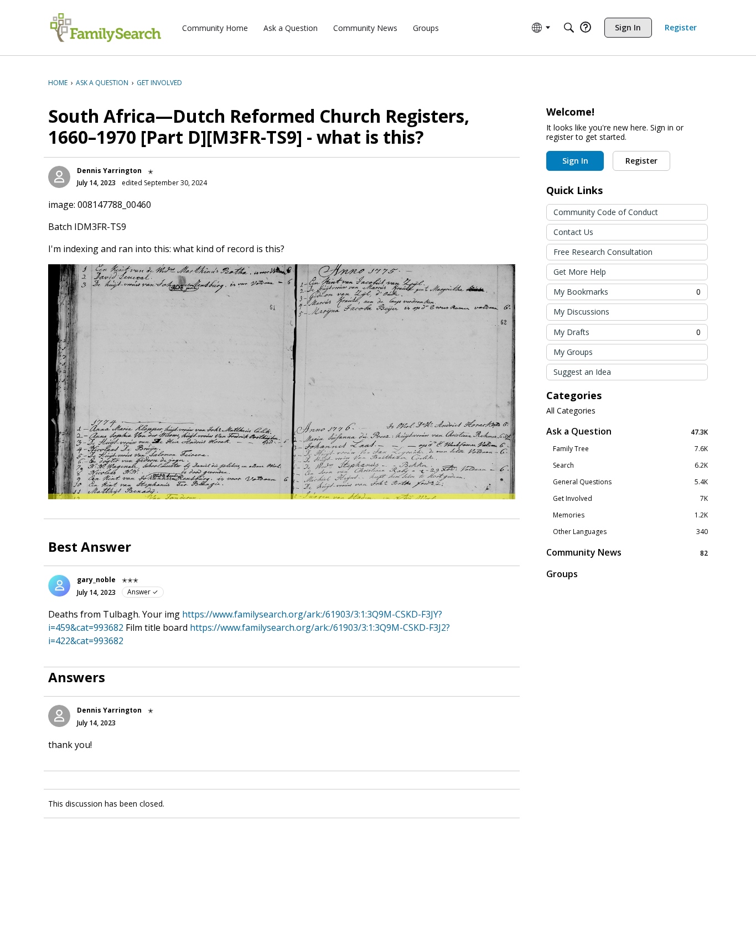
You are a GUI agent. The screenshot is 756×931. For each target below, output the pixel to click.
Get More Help (579, 271)
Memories (630, 515)
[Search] (569, 28)
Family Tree (630, 449)
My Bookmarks (627, 291)
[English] (105, 27)
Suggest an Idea (582, 372)
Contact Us (573, 232)
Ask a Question (627, 431)
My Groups (573, 352)
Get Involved (630, 499)
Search (630, 465)
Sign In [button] (575, 160)
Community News (627, 552)
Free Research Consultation (603, 252)
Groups (562, 573)
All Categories (571, 411)
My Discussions (581, 311)
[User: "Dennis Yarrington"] (59, 177)
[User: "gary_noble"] (59, 585)
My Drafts (627, 332)
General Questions (630, 482)
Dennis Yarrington (109, 170)
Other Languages (630, 532)
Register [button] (641, 160)
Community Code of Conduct (605, 212)
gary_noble (96, 579)
